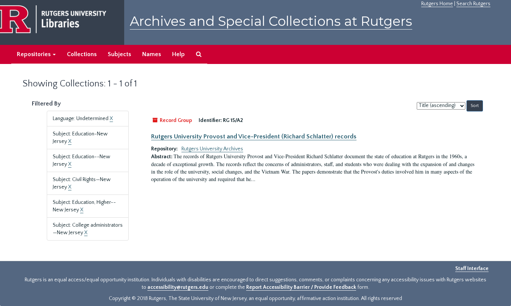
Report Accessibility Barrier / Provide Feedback (301, 287)
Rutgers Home (437, 4)
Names (151, 54)
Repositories (34, 54)
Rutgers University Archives (212, 149)
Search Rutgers (473, 4)
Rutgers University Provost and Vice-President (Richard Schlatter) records (254, 136)
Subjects (119, 54)
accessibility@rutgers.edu (177, 287)
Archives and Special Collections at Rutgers (271, 21)
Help (178, 54)
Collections (82, 54)
